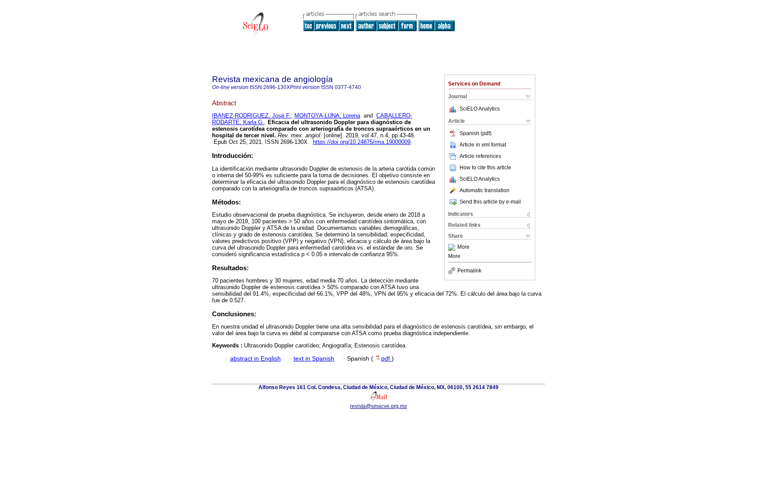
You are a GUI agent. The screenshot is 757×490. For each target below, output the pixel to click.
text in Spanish (314, 358)
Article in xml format (483, 145)
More (463, 247)
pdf (386, 358)
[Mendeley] (452, 247)
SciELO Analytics (480, 109)
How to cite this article (485, 168)
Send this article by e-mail (490, 202)
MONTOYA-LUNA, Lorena (327, 115)
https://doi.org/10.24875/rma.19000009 (361, 142)
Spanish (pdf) (476, 133)
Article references (480, 156)
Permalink (469, 271)
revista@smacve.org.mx (378, 406)
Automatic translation (484, 190)
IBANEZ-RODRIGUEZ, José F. (251, 115)
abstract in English (255, 358)
